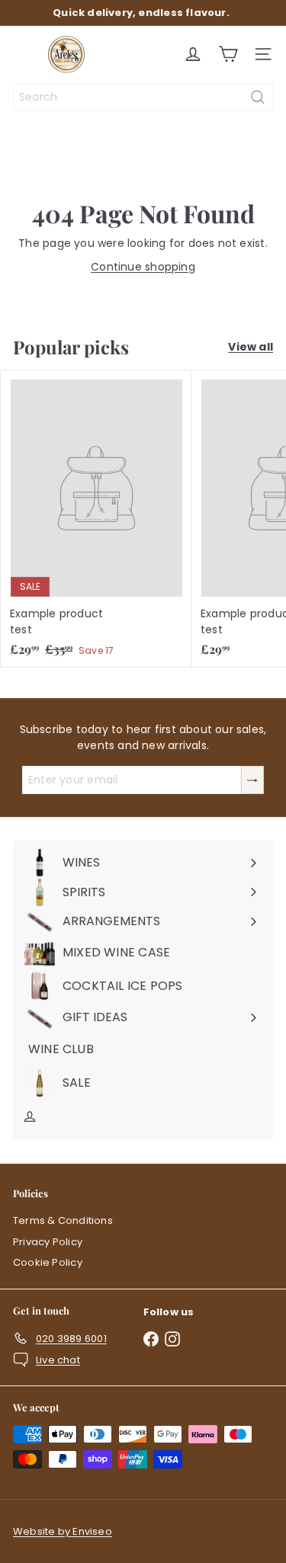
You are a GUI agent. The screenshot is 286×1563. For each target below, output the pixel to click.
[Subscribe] (252, 780)
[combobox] (143, 97)
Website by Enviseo (62, 1531)
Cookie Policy (47, 1262)
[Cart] (228, 54)
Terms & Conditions (63, 1220)
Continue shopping (143, 266)
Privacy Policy (47, 1242)
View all (250, 346)
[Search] (258, 97)
